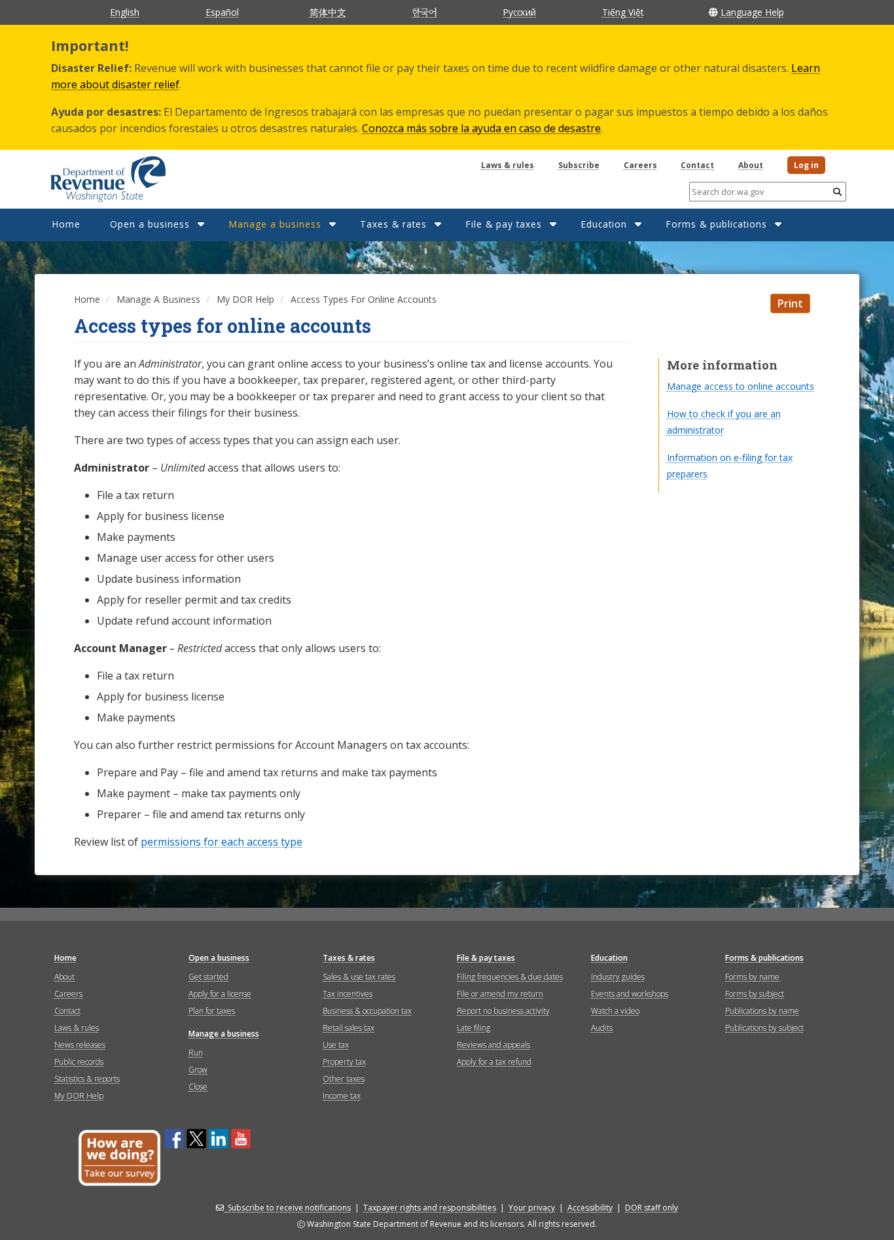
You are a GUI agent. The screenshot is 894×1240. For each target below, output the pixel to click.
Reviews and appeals (493, 1044)
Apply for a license (219, 993)
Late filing (473, 1027)
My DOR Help (245, 299)
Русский (519, 12)
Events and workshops (629, 993)
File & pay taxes (503, 224)
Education (604, 224)
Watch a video (615, 1010)
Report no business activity (503, 1010)
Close (197, 1086)
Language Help (752, 12)
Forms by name (752, 976)
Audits (602, 1027)
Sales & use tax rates (359, 976)
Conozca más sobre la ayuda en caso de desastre (481, 128)
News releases (79, 1044)
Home (66, 224)
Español (222, 12)
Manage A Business (158, 299)
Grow (197, 1069)
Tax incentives (347, 993)
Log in (806, 165)
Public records (78, 1061)
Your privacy (532, 1207)
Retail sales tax (348, 1027)
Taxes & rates (393, 224)
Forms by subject (754, 993)
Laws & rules (507, 165)
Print (790, 303)
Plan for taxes (211, 1010)
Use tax (336, 1044)
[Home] (92, 174)
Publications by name (762, 1010)
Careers (640, 165)
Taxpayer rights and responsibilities (429, 1207)
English (124, 12)
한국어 (424, 11)
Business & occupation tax (367, 1010)
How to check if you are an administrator (724, 421)
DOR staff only (651, 1207)
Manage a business (274, 224)
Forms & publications (716, 224)
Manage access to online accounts (740, 386)
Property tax (344, 1061)
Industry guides (618, 976)
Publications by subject (764, 1027)
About (750, 165)
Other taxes (344, 1078)
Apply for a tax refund (494, 1061)
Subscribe (578, 165)
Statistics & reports (87, 1078)
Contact (697, 165)
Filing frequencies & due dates (510, 976)
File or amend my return (500, 993)
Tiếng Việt (622, 12)
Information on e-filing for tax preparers (730, 465)
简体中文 (328, 12)
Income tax (342, 1095)
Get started (208, 976)
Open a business (150, 224)
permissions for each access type (221, 842)
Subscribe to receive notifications (289, 1207)
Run (195, 1052)
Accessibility (590, 1207)
